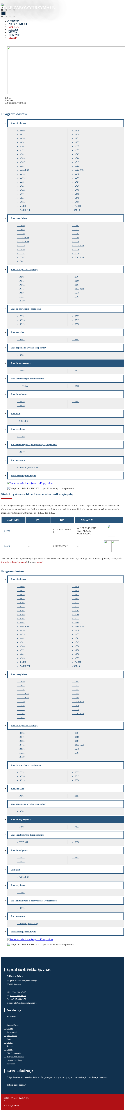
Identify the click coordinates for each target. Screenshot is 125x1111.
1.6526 (22, 320)
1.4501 (76, 182)
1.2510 (76, 249)
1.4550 (76, 190)
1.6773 (22, 289)
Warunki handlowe (14, 1060)
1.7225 (22, 297)
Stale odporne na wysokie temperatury (28, 348)
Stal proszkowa (18, 460)
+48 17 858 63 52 (18, 999)
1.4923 (76, 202)
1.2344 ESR (24, 241)
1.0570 (22, 452)
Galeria (9, 1042)
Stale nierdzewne (18, 123)
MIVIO (17, 1105)
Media (13, 32)
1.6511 (21, 281)
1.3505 (22, 436)
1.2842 (22, 261)
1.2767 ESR (78, 257)
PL (2, 10)
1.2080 (22, 225)
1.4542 (76, 186)
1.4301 (22, 154)
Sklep (13, 37)
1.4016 (76, 130)
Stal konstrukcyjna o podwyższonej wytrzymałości (34, 444)
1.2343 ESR (24, 237)
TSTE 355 (23, 386)
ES (14, 10)
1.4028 (22, 138)
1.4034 (22, 142)
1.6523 (76, 316)
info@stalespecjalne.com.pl (25, 1003)
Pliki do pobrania (14, 1053)
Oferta (14, 26)
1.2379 (22, 245)
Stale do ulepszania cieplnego (24, 269)
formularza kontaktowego (13, 562)
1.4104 (22, 146)
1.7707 (76, 297)
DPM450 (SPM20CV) (28, 467)
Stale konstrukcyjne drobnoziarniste (27, 379)
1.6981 (22, 355)
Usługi (13, 29)
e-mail (40, 562)
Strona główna (12, 1025)
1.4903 (22, 202)
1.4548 (22, 190)
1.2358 (76, 241)
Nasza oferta (12, 1035)
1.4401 (22, 166)
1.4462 (22, 182)
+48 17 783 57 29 (18, 992)
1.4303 (76, 154)
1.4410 (22, 174)
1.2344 (76, 237)
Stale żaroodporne (19, 394)
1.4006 (22, 130)
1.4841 (22, 198)
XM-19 (76, 210)
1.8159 (22, 301)
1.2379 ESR (78, 245)
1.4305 (22, 158)
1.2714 (22, 253)
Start (9, 98)
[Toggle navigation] (3, 13)
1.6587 (76, 285)
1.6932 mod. (78, 289)
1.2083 (76, 225)
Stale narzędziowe (19, 218)
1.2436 (22, 249)
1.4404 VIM (78, 170)
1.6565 (22, 340)
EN (10, 10)
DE (6, 10)
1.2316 (22, 233)
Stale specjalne (17, 332)
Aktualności (18, 24)
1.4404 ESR (24, 170)
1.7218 (76, 293)
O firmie (13, 21)
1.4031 (76, 138)
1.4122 (22, 150)
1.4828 (76, 194)
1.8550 (76, 324)
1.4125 (76, 150)
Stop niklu (15, 414)
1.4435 (76, 178)
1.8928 (76, 386)
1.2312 (76, 229)
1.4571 (22, 194)
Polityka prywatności (15, 1057)
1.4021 (22, 134)
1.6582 (22, 285)
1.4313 (76, 162)
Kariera (9, 1050)
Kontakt (15, 35)
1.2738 (76, 253)
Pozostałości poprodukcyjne (23, 475)
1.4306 (76, 158)
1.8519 (22, 324)
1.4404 (76, 166)
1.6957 (76, 340)
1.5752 (22, 316)
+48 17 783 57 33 (18, 995)
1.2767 (22, 257)
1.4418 (76, 174)
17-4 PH (77, 206)
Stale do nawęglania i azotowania (26, 309)
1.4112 (76, 146)
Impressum (11, 1064)
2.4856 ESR (24, 421)
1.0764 (76, 277)
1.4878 (76, 198)
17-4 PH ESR (24, 210)
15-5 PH (22, 206)
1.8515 (76, 320)
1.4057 (76, 142)
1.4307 (22, 162)
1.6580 (76, 281)
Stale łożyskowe (18, 429)
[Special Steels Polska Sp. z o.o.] (2, 5)
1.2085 (22, 229)
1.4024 (76, 134)
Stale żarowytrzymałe (20, 363)
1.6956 (22, 293)
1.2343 (76, 233)
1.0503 (22, 277)
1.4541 (22, 186)
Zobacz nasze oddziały (16, 1085)
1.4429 (22, 178)
